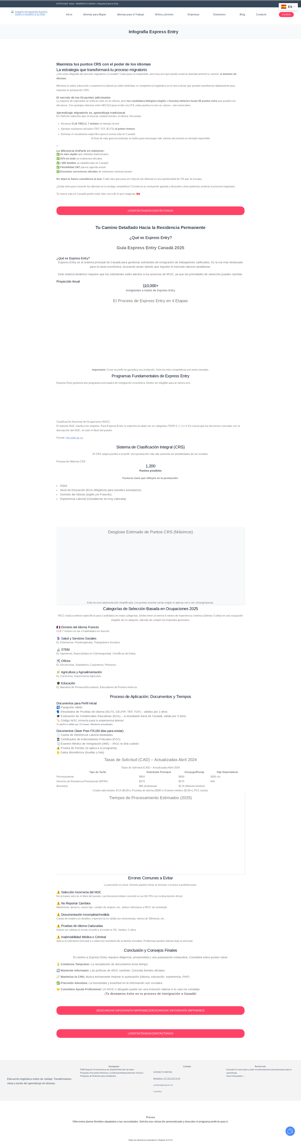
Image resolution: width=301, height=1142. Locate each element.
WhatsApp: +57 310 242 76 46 (166, 1078)
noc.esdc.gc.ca (74, 437)
